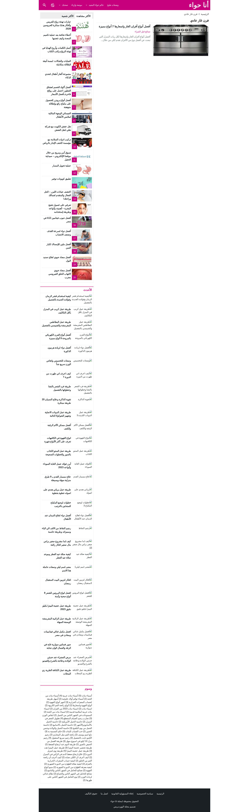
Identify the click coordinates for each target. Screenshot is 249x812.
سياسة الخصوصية (145, 793)
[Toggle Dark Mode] (52, 5)
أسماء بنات (85, 695)
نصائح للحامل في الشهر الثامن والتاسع (63, 770)
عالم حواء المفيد (96, 5)
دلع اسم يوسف (83, 734)
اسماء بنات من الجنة (55, 712)
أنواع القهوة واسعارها (81, 705)
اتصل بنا (104, 793)
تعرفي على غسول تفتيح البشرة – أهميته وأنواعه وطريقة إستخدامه (59, 208)
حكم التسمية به (53, 731)
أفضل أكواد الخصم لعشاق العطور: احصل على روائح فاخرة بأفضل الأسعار (59, 90)
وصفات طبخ (112, 5)
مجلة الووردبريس (121, 806)
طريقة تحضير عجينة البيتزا (78, 747)
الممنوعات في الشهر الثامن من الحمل (73, 715)
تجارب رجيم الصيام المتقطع (74, 718)
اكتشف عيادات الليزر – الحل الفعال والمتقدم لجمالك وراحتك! (57, 195)
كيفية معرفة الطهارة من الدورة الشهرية (72, 767)
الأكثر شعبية (68, 16)
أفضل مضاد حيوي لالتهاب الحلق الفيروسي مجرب (59, 274)
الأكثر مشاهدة (84, 16)
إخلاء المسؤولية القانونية (122, 793)
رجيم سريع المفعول (59, 738)
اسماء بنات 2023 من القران (64, 708)
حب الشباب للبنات (72, 731)
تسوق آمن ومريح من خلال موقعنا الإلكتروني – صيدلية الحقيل (58, 156)
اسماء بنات (85, 708)
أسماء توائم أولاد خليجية (71, 699)
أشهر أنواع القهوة (55, 702)
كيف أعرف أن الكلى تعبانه (75, 757)
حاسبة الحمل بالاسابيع (61, 725)
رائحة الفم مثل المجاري (62, 734)
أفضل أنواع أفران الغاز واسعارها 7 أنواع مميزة (124, 26)
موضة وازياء (76, 5)
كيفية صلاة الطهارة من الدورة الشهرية (63, 764)
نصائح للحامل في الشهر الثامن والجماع (73, 773)
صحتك (65, 5)
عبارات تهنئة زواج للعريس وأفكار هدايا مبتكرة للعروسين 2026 (57, 25)
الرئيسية (160, 793)
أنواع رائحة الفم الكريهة (57, 705)
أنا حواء (199, 5)
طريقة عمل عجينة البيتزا (76, 751)
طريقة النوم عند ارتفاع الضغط (60, 744)
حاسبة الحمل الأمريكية (70, 721)
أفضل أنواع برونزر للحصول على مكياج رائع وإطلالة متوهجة (58, 103)
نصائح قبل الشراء (142, 31)
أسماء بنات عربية (68, 695)
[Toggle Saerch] (44, 5)
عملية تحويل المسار (61, 165)
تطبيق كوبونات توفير (61, 179)
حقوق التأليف (91, 793)
